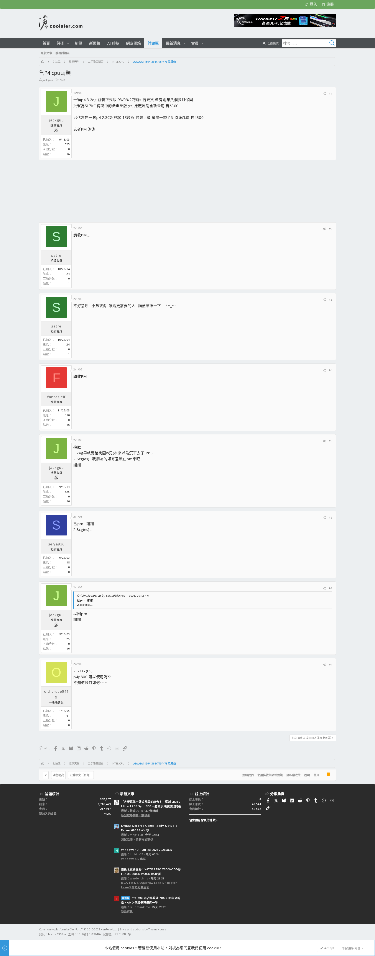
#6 (330, 517)
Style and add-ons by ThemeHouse (143, 929)
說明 (307, 775)
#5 (330, 441)
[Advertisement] (169, 191)
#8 (330, 665)
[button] (68, 43)
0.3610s (96, 934)
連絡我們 (248, 775)
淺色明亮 (58, 775)
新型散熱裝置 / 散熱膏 (135, 815)
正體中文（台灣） (81, 775)
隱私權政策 (293, 775)
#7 (330, 588)
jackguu (48, 80)
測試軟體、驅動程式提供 (137, 839)
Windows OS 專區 (133, 859)
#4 (330, 370)
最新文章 (127, 793)
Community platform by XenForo (78, 929)
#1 (330, 93)
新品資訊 (127, 911)
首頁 (316, 775)
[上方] (323, 775)
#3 (330, 299)
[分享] (324, 94)
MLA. (107, 813)
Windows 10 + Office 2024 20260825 (146, 850)
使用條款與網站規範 (270, 775)
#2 (330, 229)
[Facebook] (334, 932)
